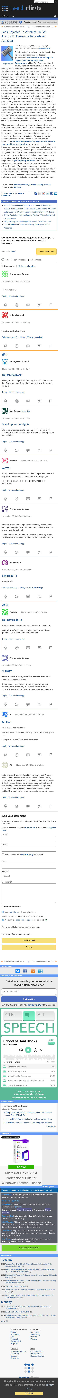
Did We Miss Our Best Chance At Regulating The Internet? (28, 1123)
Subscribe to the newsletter (24, 854)
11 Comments (7, 193)
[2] (5, 354)
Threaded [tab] (22, 260)
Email (4, 844)
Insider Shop (36, 1354)
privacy (32, 185)
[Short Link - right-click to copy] (35, 193)
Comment (7, 882)
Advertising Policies (35, 1335)
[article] (16, 1200)
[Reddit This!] (43, 193)
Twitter (14, 1332)
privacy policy (35, 1005)
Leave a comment (46, 251)
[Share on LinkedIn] (55, 193)
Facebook (15, 1334)
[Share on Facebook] (51, 193)
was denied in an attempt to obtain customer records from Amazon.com (34, 60)
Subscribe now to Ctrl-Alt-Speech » (29, 1097)
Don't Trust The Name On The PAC (17, 1312)
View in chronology (16, 296)
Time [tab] (7, 260)
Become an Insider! (29, 1247)
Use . (12, 912)
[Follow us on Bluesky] (17, 971)
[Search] (56, 2)
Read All (51, 1126)
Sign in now (31, 828)
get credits (20, 920)
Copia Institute (36, 1351)
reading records (44, 185)
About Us (34, 1332)
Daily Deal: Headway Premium (15, 1286)
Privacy (33, 1339)
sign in (29, 920)
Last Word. (39, 916)
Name (4, 834)
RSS (13, 251)
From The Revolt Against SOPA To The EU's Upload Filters (28, 1119)
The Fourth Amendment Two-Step (45, 26)
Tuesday (6, 1259)
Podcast (14, 1339)
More (3, 1321)
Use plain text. (29, 912)
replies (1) (10, 337)
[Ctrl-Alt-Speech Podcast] (29, 1022)
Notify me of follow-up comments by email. (21, 927)
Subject (5, 871)
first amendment (21, 185)
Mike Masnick (44, 48)
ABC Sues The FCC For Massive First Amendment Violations (29, 212)
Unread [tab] (37, 260)
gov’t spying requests (24, 160)
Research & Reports (16, 1342)
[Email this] (39, 193)
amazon (17, 187)
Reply (4, 296)
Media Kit (15, 1354)
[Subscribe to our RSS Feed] (33, 971)
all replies (26, 266)
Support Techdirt (37, 1356)
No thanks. (9, 920)
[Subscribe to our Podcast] (40, 971)
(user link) (26, 411)
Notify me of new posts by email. (16, 934)
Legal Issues (8, 63)
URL (4, 861)
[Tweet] (47, 193)
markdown (13, 912)
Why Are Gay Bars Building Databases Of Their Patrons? (27, 221)
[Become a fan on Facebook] (25, 971)
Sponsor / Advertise (15, 1357)
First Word (22, 916)
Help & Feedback (18, 1351)
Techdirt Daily (26, 854)
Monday (6, 1302)
